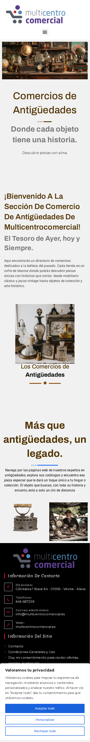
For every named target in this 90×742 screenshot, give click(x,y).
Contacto (16, 646)
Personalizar (45, 720)
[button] (45, 32)
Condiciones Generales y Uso (31, 652)
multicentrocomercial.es (36, 627)
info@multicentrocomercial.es (40, 614)
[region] (45, 701)
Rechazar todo (45, 731)
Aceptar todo (45, 708)
